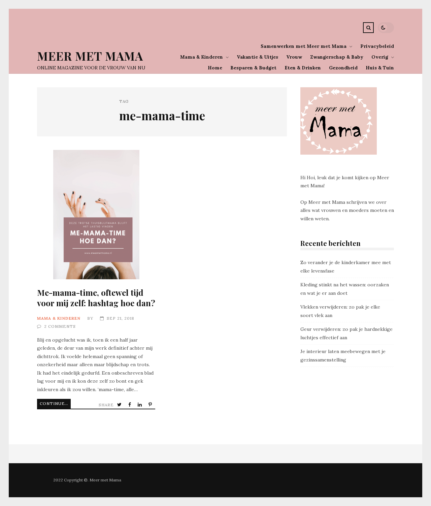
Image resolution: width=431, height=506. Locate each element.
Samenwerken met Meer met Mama (303, 46)
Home (215, 68)
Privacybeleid (377, 46)
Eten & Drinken (303, 68)
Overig (379, 57)
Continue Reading (55, 403)
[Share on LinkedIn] (140, 405)
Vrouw (294, 57)
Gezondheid (343, 68)
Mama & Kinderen (201, 57)
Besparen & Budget (253, 68)
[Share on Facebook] (130, 405)
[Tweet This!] (120, 405)
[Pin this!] (150, 405)
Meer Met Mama (90, 56)
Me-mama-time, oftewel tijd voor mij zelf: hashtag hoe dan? (96, 214)
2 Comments (60, 326)
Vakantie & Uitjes (257, 57)
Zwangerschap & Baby (336, 57)
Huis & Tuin (380, 68)
